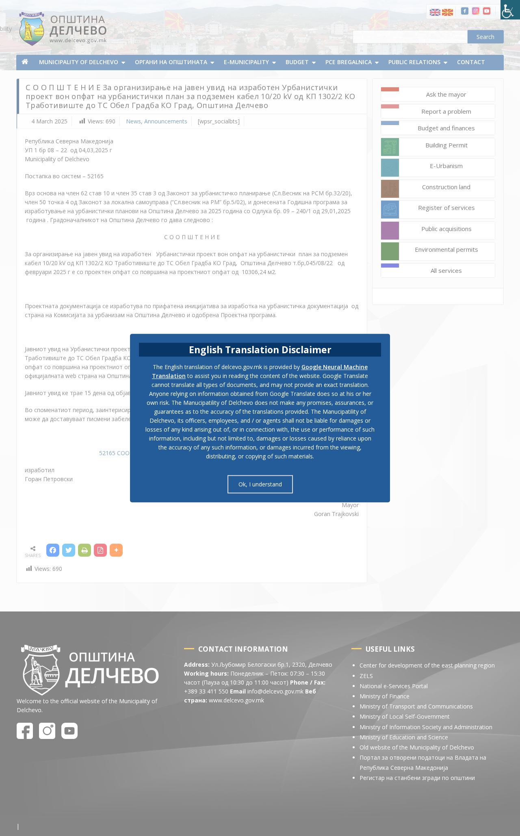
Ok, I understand (260, 484)
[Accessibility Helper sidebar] (510, 9)
